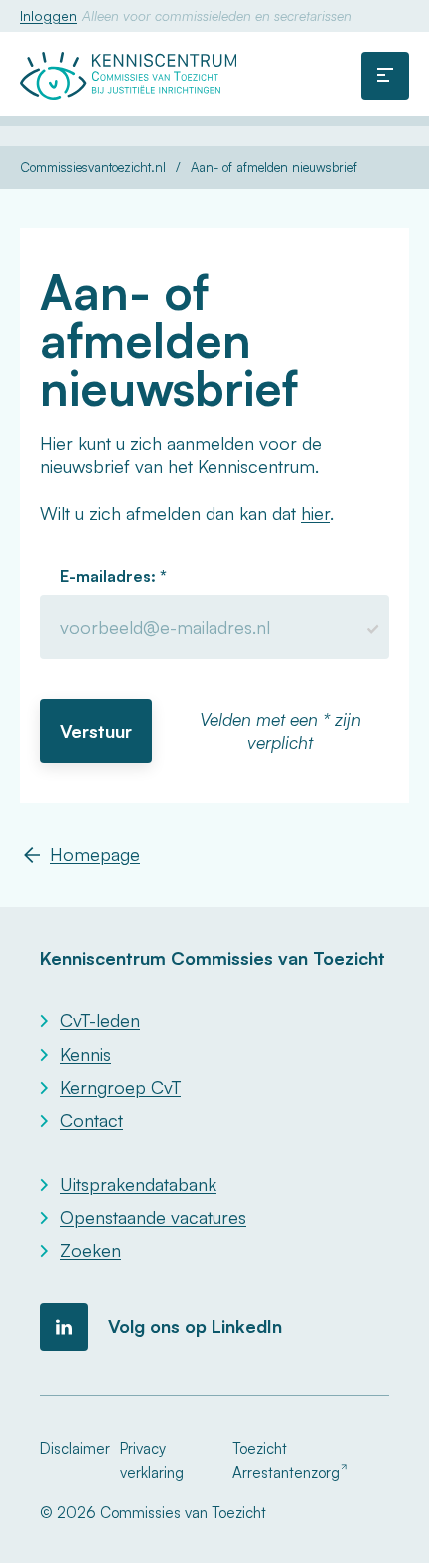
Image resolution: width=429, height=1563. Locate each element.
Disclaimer (75, 1448)
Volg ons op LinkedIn (195, 1326)
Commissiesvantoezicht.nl (93, 167)
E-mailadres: (110, 576)
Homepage (95, 854)
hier (315, 513)
